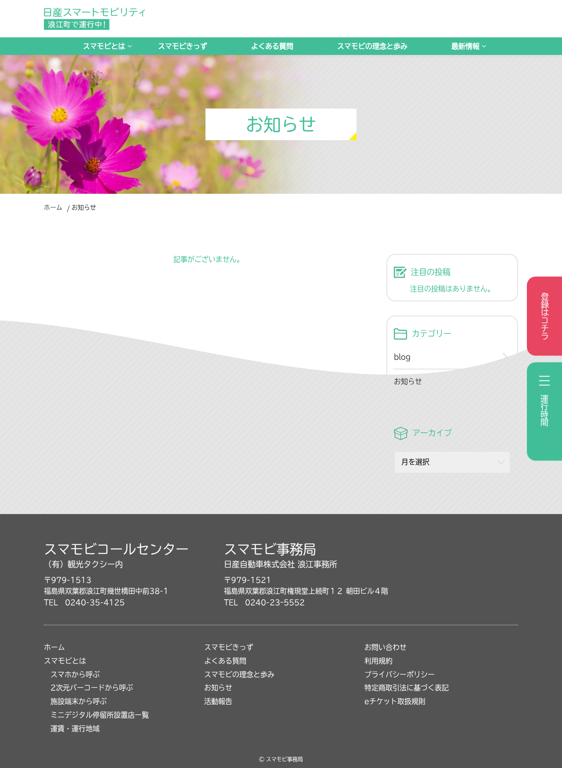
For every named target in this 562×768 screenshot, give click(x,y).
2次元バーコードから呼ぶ (91, 687)
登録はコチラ (545, 316)
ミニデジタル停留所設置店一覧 (99, 714)
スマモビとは (104, 46)
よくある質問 (272, 46)
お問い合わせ (385, 647)
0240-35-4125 (95, 602)
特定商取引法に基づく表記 (406, 687)
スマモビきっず (182, 46)
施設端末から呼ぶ (78, 701)
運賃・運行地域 (75, 728)
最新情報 (465, 46)
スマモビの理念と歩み (372, 46)
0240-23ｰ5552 (275, 602)
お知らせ (408, 381)
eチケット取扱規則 (394, 701)
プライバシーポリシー (399, 674)
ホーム (53, 207)
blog (402, 356)
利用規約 (378, 660)
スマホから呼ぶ (75, 674)
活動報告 (218, 701)
